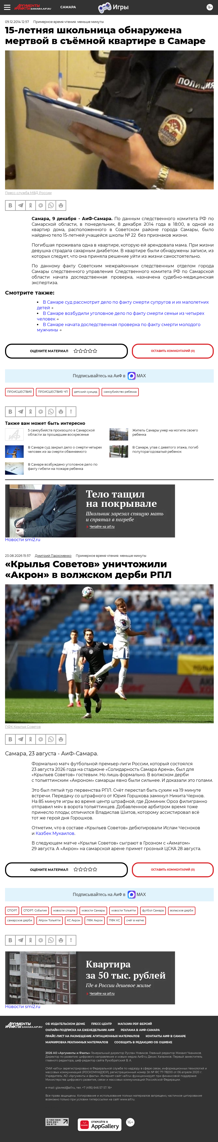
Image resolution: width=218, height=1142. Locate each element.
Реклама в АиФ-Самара (140, 1030)
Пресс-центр (101, 1024)
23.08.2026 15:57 (18, 556)
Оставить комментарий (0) (173, 351)
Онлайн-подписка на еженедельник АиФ (80, 1030)
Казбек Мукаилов (55, 833)
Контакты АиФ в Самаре (166, 1036)
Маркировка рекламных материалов (76, 1042)
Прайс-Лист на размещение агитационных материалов (92, 1036)
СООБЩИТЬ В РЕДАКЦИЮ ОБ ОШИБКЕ (143, 1042)
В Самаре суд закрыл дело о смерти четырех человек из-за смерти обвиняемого (65, 449)
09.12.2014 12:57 (17, 22)
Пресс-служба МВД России (28, 193)
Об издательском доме (65, 1024)
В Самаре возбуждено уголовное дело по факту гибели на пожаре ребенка (63, 466)
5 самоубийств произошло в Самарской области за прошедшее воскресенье (61, 432)
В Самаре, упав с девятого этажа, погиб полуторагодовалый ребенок (165, 449)
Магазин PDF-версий (135, 1024)
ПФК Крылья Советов (23, 727)
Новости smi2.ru (22, 539)
